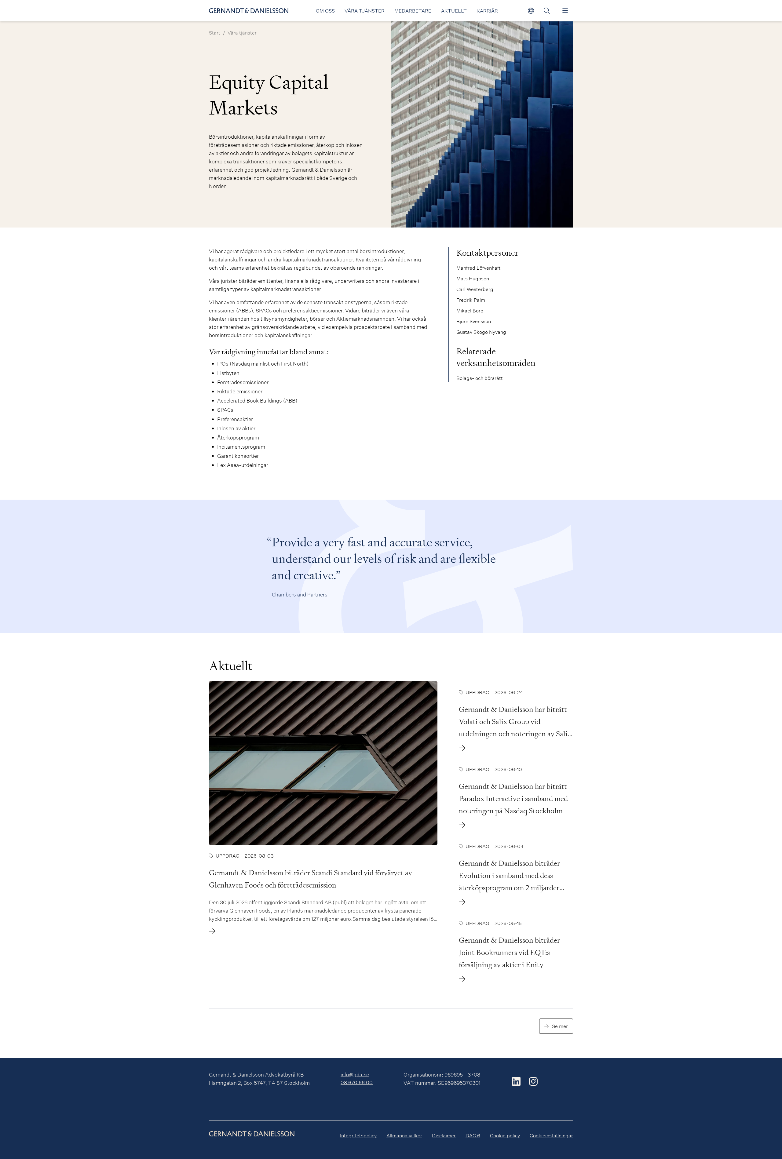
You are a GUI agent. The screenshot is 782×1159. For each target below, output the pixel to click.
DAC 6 (473, 1135)
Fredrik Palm (470, 300)
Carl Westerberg (474, 289)
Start (214, 32)
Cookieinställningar (551, 1135)
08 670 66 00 (357, 1082)
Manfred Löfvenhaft (478, 267)
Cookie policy (505, 1135)
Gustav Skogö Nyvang (481, 332)
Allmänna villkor (404, 1135)
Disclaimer (444, 1135)
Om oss (325, 10)
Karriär (487, 10)
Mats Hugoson (472, 278)
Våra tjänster (365, 10)
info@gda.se (355, 1074)
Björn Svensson (473, 321)
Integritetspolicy (358, 1135)
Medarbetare (412, 10)
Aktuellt (454, 10)
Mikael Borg (470, 310)
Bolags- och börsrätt (479, 378)
